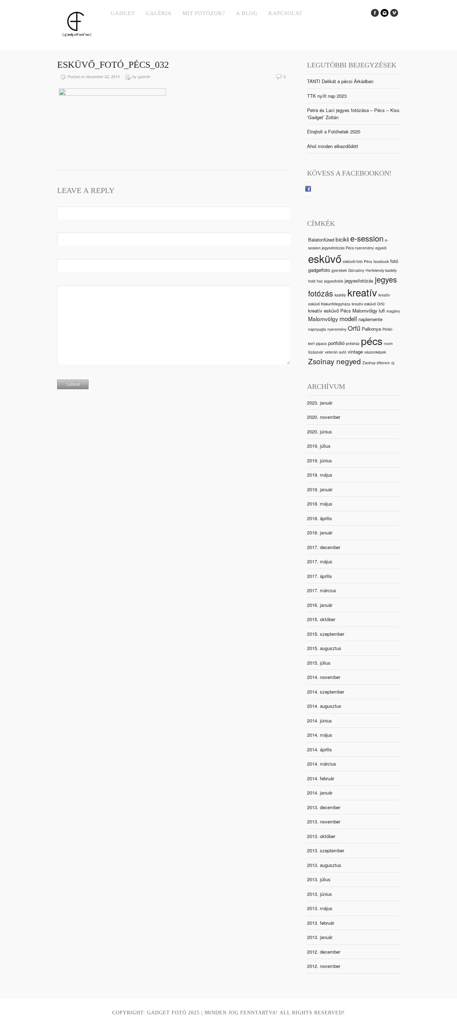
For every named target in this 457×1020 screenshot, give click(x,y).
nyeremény (336, 329)
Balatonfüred (321, 239)
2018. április (319, 518)
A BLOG (247, 13)
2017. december (323, 547)
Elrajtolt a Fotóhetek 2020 (333, 131)
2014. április (319, 749)
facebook (381, 261)
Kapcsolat (285, 13)
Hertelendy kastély (381, 270)
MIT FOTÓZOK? (203, 13)
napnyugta (317, 329)
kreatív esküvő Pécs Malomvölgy (342, 310)
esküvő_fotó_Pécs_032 (113, 65)
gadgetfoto (319, 270)
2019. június (319, 460)
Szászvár (315, 352)
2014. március (321, 763)
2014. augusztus (324, 705)
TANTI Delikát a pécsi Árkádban (340, 81)
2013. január (319, 937)
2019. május (319, 474)
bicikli (342, 239)
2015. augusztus (324, 648)
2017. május (319, 561)
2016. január (319, 605)
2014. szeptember (325, 691)
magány (393, 311)
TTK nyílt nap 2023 (327, 95)
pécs (371, 340)
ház (320, 281)
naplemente (370, 319)
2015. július (319, 662)
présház (353, 343)
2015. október (321, 619)
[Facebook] (308, 189)
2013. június (319, 893)
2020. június (319, 431)
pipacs (321, 343)
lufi (382, 310)
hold (311, 281)
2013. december (323, 807)
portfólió (336, 343)
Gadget (123, 13)
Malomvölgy (323, 319)
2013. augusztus (324, 865)
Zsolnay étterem (376, 362)
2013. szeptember (325, 850)
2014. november (323, 677)
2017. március (321, 590)
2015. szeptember (325, 633)
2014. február (320, 778)
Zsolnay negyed (334, 361)
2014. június (319, 720)
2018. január (319, 532)
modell (348, 318)
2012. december (323, 951)
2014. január (319, 792)
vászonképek (375, 352)
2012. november (323, 966)
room (388, 343)
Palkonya (371, 328)
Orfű (354, 328)
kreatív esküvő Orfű (368, 303)
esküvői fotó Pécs (357, 261)
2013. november (323, 821)
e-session (366, 238)
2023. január (319, 402)
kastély (340, 295)
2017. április (319, 576)
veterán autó (335, 352)
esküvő (324, 258)
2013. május (319, 908)
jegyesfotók (333, 281)
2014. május (319, 734)
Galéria (159, 13)
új (392, 362)
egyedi (380, 247)
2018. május (319, 503)
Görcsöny (356, 270)
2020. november (323, 416)
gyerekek (339, 270)
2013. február (320, 922)
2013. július (319, 879)
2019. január (319, 489)
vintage (355, 351)
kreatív (362, 292)
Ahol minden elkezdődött (332, 146)
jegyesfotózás (359, 280)
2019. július (319, 445)
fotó (394, 261)
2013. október (321, 836)
